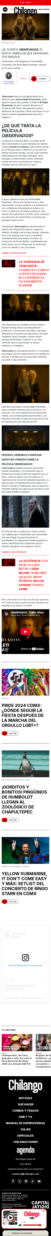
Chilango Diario (25, 1142)
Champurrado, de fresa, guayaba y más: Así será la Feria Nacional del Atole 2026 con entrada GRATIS (17, 1059)
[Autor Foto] (8, 75)
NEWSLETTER (13, 9)
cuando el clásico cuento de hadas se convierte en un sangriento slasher (34, 273)
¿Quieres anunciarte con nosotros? (25, 1169)
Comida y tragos (25, 1110)
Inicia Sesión (44, 9)
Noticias (39, 1053)
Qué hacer (25, 1104)
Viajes (26, 1129)
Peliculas (23, 78)
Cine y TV (25, 1117)
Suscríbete (25, 1164)
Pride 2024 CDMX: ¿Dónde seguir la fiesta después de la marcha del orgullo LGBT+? (23, 715)
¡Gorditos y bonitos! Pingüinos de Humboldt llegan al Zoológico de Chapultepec (24, 799)
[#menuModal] (5, 9)
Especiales (25, 1135)
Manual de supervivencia (25, 1123)
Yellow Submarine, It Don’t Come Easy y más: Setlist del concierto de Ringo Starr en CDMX (25, 883)
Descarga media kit (25, 1159)
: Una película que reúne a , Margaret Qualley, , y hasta (33, 575)
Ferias (4, 1053)
